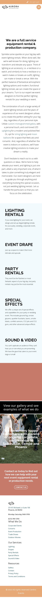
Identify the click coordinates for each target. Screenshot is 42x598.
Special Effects (13, 555)
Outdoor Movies (14, 537)
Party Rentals (13, 552)
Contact (11, 570)
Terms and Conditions (16, 576)
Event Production (14, 531)
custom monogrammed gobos (22, 123)
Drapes (11, 549)
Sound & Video (13, 558)
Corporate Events (15, 525)
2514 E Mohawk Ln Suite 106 (19, 507)
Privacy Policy (13, 573)
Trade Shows (13, 534)
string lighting (21, 134)
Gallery (10, 568)
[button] (38, 7)
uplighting (6, 130)
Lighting (11, 546)
